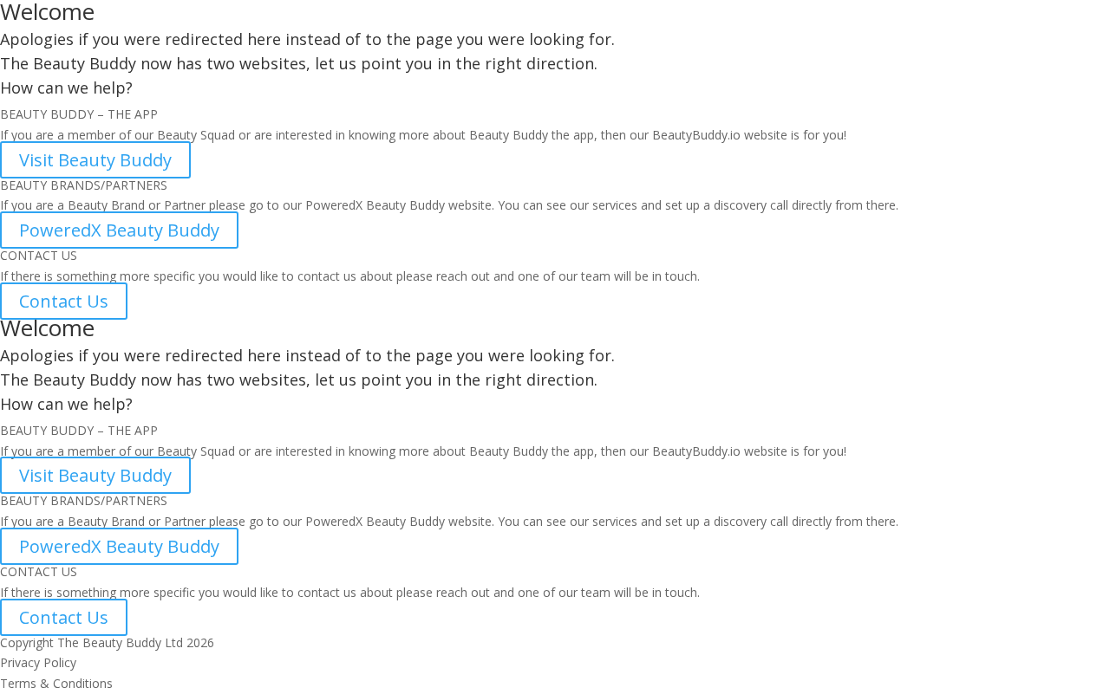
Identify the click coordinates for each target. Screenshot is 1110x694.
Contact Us (63, 301)
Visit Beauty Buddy (95, 160)
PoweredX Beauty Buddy (119, 230)
